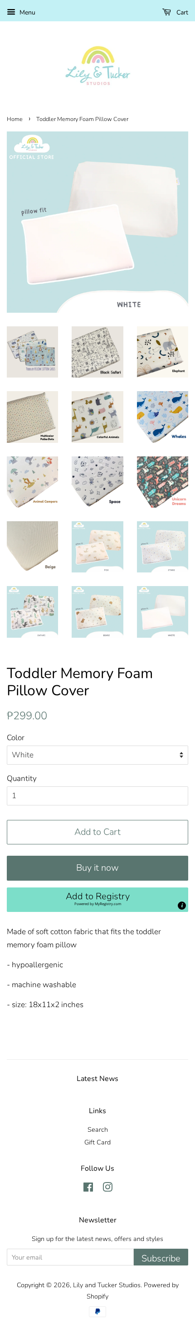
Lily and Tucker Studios (107, 1284)
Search (98, 1129)
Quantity (22, 778)
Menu (26, 12)
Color (15, 737)
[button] (97, 899)
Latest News (97, 1079)
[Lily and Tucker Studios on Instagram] (107, 1188)
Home (15, 119)
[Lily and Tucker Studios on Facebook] (88, 1188)
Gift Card (97, 1142)
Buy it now (97, 868)
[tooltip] (182, 906)
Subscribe (160, 1258)
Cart (181, 12)
